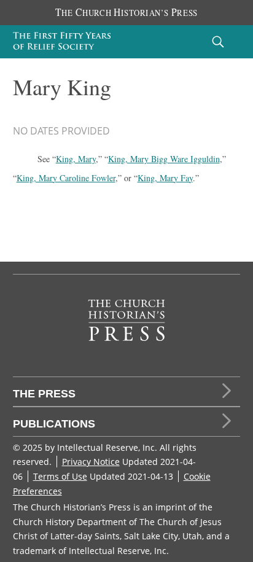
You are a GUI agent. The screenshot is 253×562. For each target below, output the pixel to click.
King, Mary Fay (165, 178)
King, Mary (76, 159)
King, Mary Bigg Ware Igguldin (164, 159)
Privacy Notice (91, 461)
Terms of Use (60, 476)
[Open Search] (218, 41)
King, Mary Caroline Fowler (66, 178)
